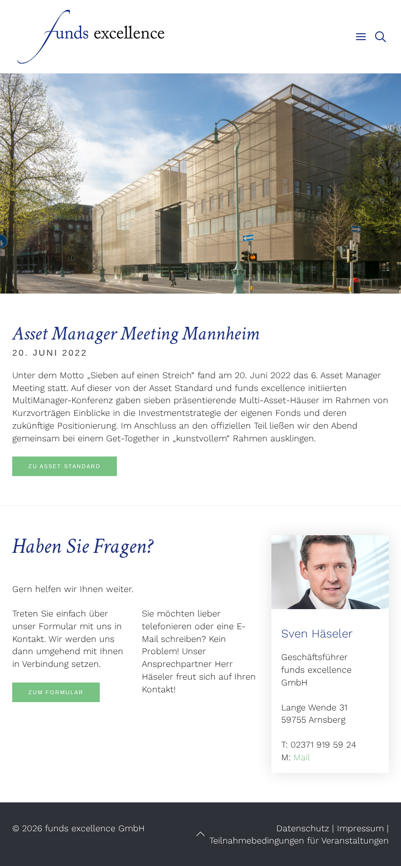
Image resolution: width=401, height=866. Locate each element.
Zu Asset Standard (64, 466)
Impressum (360, 828)
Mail (301, 757)
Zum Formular (56, 692)
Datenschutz (302, 828)
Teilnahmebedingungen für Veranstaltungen (299, 840)
